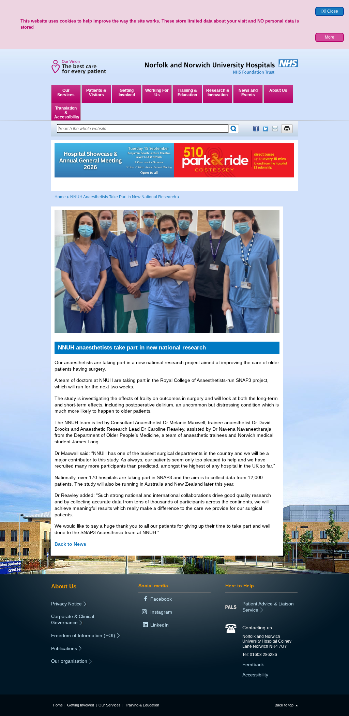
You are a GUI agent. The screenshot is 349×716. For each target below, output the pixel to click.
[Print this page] (287, 128)
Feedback (253, 664)
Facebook (256, 128)
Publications (64, 648)
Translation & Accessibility (66, 112)
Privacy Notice (66, 603)
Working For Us (157, 92)
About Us (278, 90)
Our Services (66, 92)
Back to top (284, 705)
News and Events (248, 92)
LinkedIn (265, 128)
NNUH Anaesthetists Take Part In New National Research (123, 197)
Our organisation (69, 661)
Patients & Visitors (96, 92)
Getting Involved (127, 92)
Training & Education (187, 92)
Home (60, 197)
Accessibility (255, 674)
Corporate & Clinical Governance (72, 619)
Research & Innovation (217, 92)
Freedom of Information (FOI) (83, 635)
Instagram (161, 612)
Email (275, 128)
